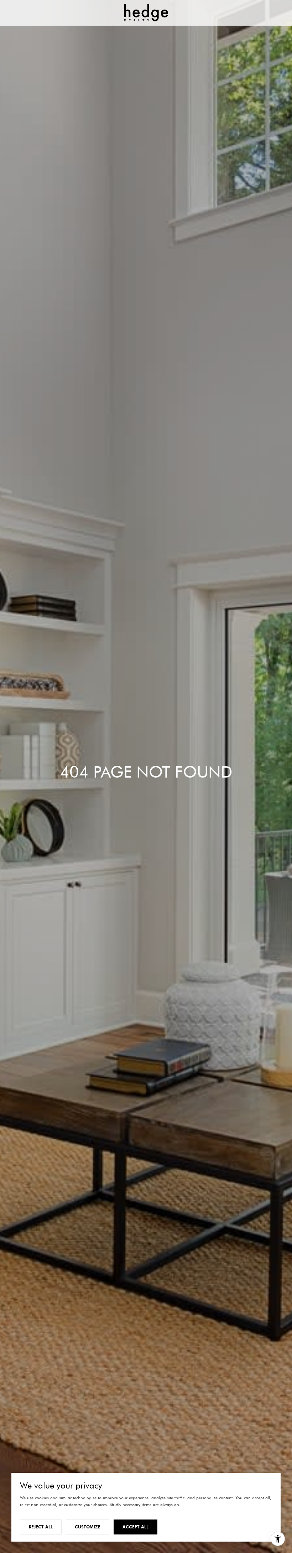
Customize (87, 1526)
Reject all (41, 1526)
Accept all (135, 1526)
